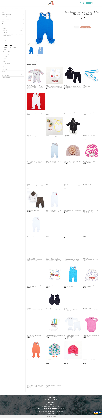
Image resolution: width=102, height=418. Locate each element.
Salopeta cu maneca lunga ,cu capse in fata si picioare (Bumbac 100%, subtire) (91, 137)
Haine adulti (4, 69)
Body (4, 32)
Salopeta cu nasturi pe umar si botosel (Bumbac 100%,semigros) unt (35, 236)
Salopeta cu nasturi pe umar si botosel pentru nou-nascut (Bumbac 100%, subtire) (35, 113)
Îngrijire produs (34, 61)
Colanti (4, 58)
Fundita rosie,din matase (88, 235)
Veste (4, 61)
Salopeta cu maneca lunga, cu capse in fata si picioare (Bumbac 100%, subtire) (91, 361)
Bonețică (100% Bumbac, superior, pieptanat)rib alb (34, 336)
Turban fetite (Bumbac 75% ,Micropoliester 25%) (70, 361)
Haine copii (10, 8)
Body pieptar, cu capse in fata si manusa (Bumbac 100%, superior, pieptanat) (35, 386)
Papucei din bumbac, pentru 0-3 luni (53, 309)
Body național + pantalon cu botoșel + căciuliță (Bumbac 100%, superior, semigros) (72, 310)
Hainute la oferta (6, 77)
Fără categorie (5, 79)
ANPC (49, 413)
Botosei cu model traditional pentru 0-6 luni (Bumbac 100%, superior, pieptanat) (54, 87)
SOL (53, 413)
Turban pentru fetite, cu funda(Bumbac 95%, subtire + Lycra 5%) (72, 162)
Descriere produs (34, 55)
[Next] (61, 28)
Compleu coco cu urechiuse (33, 210)
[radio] (71, 22)
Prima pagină (4, 8)
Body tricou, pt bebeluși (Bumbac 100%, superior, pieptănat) (72, 186)
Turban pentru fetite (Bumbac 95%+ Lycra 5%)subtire (36, 186)
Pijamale (4, 49)
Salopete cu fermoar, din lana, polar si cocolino (13, 43)
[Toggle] (23, 30)
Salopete (16, 8)
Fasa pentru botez (86, 86)
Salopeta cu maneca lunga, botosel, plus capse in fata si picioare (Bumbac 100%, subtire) (35, 87)
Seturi (5, 42)
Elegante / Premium (6, 14)
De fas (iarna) (7, 40)
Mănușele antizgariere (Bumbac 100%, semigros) (54, 113)
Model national (5, 23)
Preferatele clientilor (6, 19)
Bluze (4, 59)
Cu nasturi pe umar (23, 8)
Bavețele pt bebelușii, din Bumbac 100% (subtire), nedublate (54, 137)
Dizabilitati (4, 71)
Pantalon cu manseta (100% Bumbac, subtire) (90, 260)
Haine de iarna (6, 66)
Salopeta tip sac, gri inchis (69, 136)
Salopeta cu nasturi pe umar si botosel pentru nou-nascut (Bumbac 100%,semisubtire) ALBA (91, 211)
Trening (4, 53)
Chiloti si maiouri (6, 63)
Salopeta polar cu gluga (32, 136)
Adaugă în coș (86, 27)
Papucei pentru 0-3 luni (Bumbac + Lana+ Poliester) (72, 211)
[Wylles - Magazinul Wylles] (51, 3)
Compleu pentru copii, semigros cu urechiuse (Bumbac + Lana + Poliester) (72, 260)
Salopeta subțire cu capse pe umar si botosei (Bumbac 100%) (53, 162)
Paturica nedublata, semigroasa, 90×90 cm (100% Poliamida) (35, 286)
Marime (66, 19)
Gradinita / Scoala (6, 16)
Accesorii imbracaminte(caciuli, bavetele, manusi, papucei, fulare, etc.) (13, 35)
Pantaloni (5, 56)
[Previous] (29, 28)
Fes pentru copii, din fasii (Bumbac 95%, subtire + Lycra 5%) (91, 113)
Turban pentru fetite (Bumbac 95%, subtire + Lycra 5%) (71, 236)
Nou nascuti (4, 28)
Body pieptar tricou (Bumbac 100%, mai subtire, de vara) (91, 336)
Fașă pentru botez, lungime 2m (52, 185)
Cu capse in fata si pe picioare (10, 47)
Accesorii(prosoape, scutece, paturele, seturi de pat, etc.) (10, 74)
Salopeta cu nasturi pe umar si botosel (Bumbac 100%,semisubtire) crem (54, 211)
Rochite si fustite (6, 54)
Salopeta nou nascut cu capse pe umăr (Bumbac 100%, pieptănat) (72, 286)
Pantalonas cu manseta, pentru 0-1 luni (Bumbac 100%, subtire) (72, 113)
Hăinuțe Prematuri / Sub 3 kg (9, 26)
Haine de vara (5, 65)
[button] (3, 2)
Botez (3, 21)
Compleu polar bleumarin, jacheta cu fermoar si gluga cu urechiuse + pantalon (72, 87)
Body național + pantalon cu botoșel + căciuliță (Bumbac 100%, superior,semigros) (72, 336)
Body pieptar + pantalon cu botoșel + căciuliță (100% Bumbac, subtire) (35, 162)
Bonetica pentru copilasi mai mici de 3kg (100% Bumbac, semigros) (54, 336)
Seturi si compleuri (7, 51)
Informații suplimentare (36, 58)
